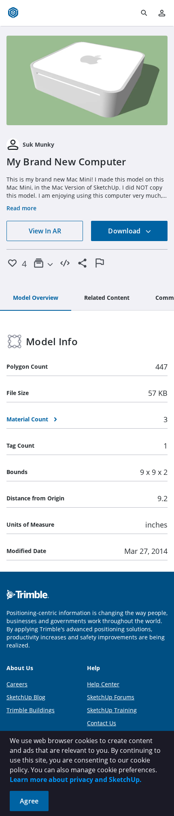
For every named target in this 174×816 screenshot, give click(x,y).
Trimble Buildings (30, 710)
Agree (29, 801)
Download (125, 230)
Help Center (103, 684)
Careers (17, 684)
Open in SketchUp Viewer (87, 80)
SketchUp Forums (110, 697)
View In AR (45, 230)
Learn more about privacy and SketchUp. (76, 779)
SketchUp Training (112, 710)
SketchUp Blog (25, 697)
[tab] (35, 298)
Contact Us (101, 723)
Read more (21, 208)
